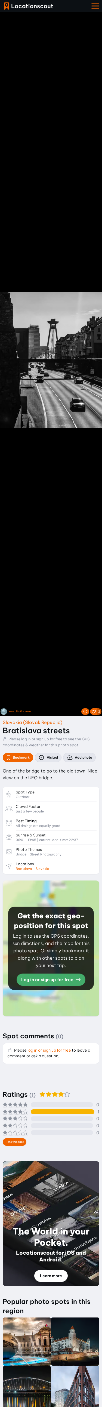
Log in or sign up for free (48, 979)
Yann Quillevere (19, 711)
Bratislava (24, 869)
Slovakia (42, 869)
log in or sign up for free (41, 739)
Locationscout (28, 6)
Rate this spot (15, 1142)
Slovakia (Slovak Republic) (32, 722)
